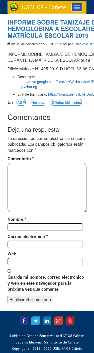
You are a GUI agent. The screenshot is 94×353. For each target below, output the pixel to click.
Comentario (21, 158)
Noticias (38, 102)
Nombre (17, 219)
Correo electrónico (28, 236)
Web (12, 254)
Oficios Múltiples (66, 102)
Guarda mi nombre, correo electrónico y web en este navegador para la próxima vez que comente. (46, 283)
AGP (21, 102)
